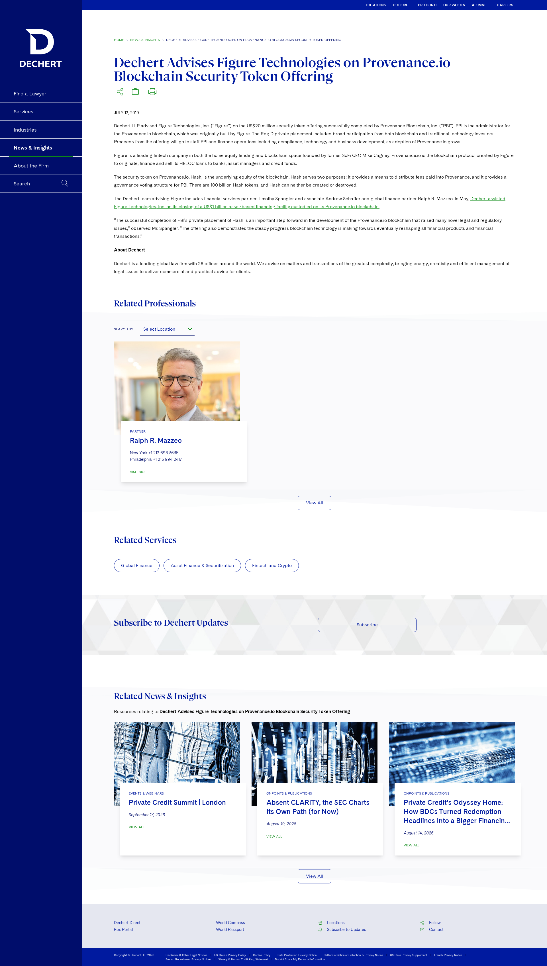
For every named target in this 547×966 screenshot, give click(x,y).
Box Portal (123, 929)
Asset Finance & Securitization (202, 565)
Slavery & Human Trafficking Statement (243, 959)
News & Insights (145, 40)
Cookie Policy (261, 955)
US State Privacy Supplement (408, 955)
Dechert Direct (127, 922)
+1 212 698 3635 (163, 453)
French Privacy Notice (448, 955)
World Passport (230, 929)
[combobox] (167, 328)
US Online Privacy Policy (230, 955)
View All (314, 502)
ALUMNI (479, 5)
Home (119, 40)
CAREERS (505, 5)
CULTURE (400, 5)
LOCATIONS (376, 5)
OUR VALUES (454, 5)
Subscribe (367, 624)
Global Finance (136, 565)
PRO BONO (427, 5)
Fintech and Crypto (272, 565)
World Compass (230, 922)
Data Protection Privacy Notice (297, 955)
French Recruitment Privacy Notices (188, 959)
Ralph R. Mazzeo (156, 440)
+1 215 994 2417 (167, 459)
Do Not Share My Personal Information (300, 959)
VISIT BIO (137, 472)
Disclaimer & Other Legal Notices (186, 955)
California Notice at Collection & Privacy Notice (353, 955)
